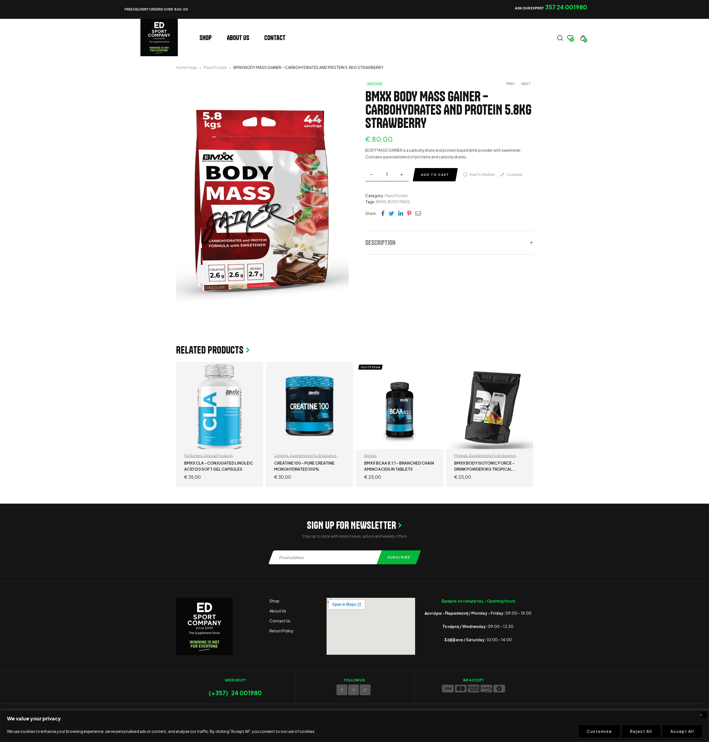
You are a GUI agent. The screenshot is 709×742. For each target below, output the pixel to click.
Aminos (370, 456)
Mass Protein (215, 67)
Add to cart (435, 174)
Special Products (218, 456)
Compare (514, 174)
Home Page (186, 67)
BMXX (381, 201)
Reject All (641, 731)
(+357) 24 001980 (235, 693)
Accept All (682, 731)
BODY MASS (399, 201)
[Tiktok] (365, 689)
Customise (599, 731)
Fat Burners (193, 456)
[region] (354, 726)
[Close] (703, 715)
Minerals (461, 456)
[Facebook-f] (341, 689)
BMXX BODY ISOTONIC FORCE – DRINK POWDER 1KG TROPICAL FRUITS (484, 469)
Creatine (281, 456)
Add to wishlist (482, 174)
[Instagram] (353, 689)
